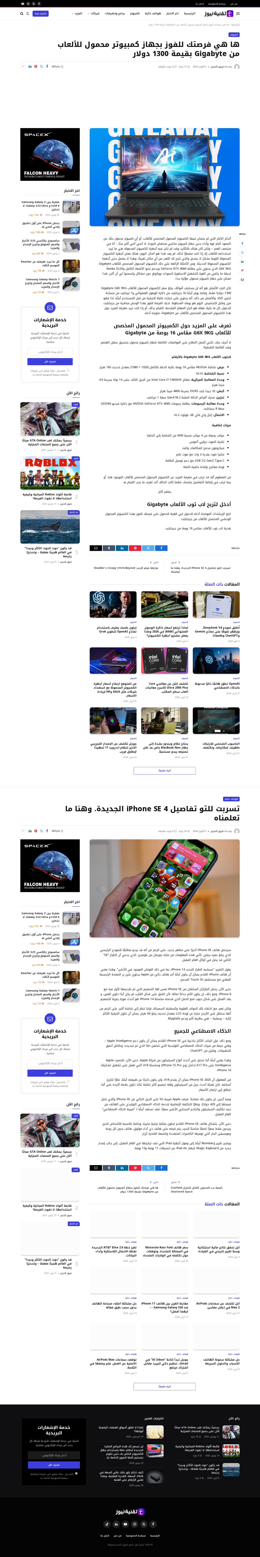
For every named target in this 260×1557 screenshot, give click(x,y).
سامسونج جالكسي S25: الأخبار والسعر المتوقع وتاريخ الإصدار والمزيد (40, 244)
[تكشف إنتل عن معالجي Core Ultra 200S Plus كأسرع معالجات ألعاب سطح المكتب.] (164, 660)
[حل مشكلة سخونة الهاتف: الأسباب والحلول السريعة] (216, 1336)
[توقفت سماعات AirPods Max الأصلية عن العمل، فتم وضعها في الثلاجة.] (113, 1336)
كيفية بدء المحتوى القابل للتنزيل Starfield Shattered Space (197, 1189)
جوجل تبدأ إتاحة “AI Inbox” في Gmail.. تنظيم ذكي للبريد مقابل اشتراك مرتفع (166, 1364)
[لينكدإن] (30, 66)
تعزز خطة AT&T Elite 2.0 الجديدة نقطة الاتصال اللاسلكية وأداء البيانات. (114, 1251)
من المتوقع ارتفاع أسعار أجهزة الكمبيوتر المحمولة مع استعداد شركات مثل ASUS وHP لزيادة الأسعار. (115, 690)
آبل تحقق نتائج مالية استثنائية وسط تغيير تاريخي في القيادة (219, 1250)
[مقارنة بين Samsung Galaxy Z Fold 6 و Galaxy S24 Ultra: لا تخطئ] (71, 206)
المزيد (78, 13)
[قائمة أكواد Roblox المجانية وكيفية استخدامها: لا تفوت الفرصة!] (50, 473)
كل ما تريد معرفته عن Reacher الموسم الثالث (40, 263)
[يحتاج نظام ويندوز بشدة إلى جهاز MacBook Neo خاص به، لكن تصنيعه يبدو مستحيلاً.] (164, 720)
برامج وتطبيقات (115, 13)
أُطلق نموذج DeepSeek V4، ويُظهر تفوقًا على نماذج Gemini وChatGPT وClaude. (217, 632)
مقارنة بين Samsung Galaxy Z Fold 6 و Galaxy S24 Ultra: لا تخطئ (40, 205)
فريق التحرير (217, 66)
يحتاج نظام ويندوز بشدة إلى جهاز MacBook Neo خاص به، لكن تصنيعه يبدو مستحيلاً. (165, 748)
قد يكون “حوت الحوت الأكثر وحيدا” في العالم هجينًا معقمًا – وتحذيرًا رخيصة (48, 552)
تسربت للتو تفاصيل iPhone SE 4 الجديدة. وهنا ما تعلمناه (200, 569)
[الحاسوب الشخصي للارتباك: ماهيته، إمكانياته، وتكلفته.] (216, 720)
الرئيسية (189, 13)
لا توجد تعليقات (166, 66)
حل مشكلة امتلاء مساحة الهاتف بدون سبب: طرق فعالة (114, 1306)
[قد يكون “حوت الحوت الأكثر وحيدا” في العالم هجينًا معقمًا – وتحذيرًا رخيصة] (50, 527)
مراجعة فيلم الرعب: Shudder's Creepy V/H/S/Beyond (126, 567)
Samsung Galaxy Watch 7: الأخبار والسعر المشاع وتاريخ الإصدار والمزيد (42, 283)
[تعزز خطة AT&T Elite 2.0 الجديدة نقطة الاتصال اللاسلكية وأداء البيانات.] (113, 1224)
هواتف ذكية (153, 13)
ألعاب (75, 404)
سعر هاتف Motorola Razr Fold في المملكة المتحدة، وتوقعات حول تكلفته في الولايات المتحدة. (165, 1251)
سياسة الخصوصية (217, 4)
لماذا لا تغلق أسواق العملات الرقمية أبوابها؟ (121, 1429)
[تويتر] (242, 252)
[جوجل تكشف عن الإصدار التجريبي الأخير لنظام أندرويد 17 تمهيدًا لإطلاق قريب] (113, 720)
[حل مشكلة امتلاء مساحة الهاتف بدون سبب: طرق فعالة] (113, 1280)
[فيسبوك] (242, 243)
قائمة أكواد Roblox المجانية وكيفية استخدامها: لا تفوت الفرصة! (47, 496)
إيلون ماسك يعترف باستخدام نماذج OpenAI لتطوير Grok (117, 630)
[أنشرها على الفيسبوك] (47, 66)
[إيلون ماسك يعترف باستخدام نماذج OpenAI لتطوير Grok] (113, 604)
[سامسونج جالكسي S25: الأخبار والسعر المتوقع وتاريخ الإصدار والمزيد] (71, 245)
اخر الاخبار (172, 13)
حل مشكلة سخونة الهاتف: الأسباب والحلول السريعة (221, 1362)
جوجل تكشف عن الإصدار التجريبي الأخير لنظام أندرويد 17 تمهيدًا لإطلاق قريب (113, 748)
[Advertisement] (130, 96)
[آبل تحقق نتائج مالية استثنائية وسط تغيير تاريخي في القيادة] (216, 1224)
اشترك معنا (40, 14)
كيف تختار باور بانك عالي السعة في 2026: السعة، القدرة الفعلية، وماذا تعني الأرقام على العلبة (121, 1476)
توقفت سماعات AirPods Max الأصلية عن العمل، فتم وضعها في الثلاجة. (113, 1364)
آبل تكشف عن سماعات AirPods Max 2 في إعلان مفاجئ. (218, 1306)
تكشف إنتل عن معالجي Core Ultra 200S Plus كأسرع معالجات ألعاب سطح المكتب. (166, 688)
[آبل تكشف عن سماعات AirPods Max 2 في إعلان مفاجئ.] (216, 1280)
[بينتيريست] (35, 66)
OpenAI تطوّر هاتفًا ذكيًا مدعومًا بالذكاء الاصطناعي (217, 686)
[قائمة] (238, 14)
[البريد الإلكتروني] (242, 279)
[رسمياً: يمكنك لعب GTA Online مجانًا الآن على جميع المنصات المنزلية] (50, 419)
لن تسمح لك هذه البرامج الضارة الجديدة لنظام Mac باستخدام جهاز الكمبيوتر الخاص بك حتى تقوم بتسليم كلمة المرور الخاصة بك (121, 1452)
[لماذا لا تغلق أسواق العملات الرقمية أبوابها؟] (155, 1432)
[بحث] (22, 14)
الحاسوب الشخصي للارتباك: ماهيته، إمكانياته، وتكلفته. (221, 746)
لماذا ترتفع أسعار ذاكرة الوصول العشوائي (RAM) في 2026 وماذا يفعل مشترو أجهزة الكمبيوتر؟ (166, 632)
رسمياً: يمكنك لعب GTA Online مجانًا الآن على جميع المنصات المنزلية (47, 442)
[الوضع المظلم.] (28, 13)
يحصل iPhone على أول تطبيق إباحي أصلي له (40, 225)
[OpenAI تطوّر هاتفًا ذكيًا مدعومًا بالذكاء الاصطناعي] (216, 660)
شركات (95, 13)
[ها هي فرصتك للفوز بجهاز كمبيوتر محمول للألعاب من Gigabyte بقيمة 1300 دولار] (165, 177)
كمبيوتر (135, 13)
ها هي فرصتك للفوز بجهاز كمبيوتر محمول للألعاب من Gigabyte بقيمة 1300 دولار (127, 1189)
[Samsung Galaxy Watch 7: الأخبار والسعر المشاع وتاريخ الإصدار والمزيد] (71, 284)
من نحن (233, 4)
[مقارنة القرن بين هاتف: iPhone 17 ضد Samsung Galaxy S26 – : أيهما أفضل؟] (164, 1280)
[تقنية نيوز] (218, 13)
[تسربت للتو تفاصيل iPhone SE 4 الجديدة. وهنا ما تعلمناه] (165, 888)
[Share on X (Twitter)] (41, 66)
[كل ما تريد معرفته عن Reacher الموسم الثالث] (71, 266)
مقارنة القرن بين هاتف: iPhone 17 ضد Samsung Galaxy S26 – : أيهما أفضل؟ (164, 1308)
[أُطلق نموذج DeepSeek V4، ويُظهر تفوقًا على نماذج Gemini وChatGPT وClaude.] (216, 604)
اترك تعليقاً (165, 770)
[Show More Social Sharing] (23, 66)
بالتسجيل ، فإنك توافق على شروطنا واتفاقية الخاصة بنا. (49, 373)
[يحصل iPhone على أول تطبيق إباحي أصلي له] (71, 227)
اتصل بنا (200, 4)
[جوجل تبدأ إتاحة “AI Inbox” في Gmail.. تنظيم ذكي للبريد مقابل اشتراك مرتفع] (164, 1336)
